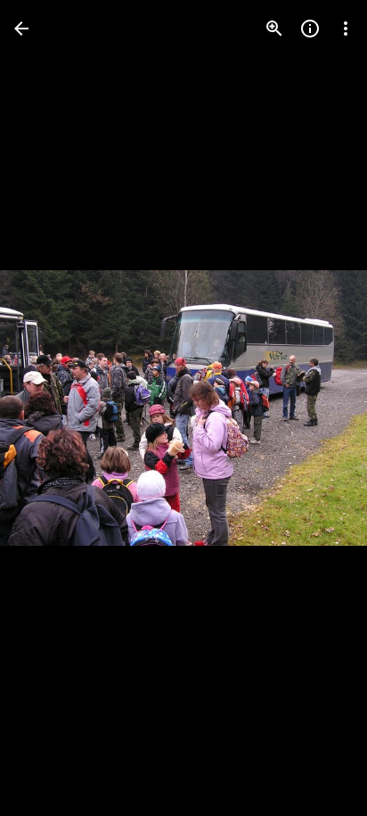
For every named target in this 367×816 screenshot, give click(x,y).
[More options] (345, 28)
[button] (50, 408)
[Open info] (310, 28)
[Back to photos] (21, 28)
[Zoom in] (274, 28)
